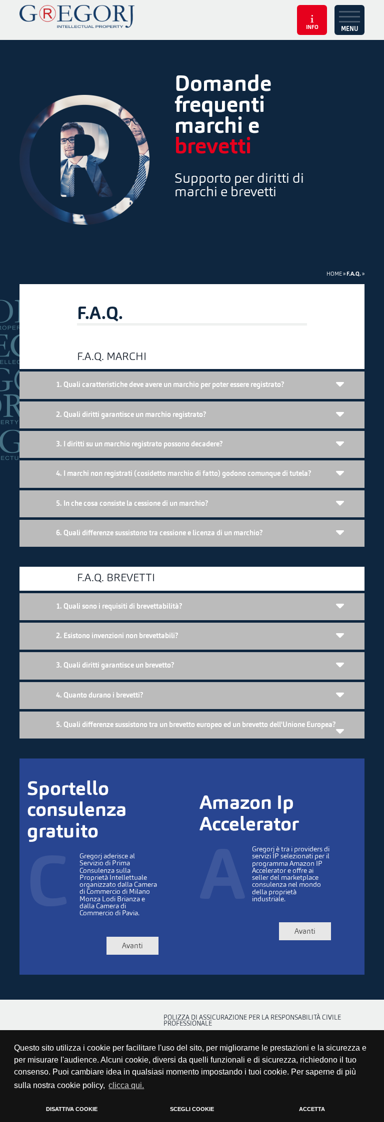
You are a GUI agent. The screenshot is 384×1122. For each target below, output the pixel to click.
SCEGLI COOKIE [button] (192, 1109)
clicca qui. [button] (126, 1085)
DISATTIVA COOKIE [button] (72, 1109)
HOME (334, 273)
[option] (192, 155)
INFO (312, 27)
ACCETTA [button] (312, 1109)
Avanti (132, 945)
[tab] (192, 385)
